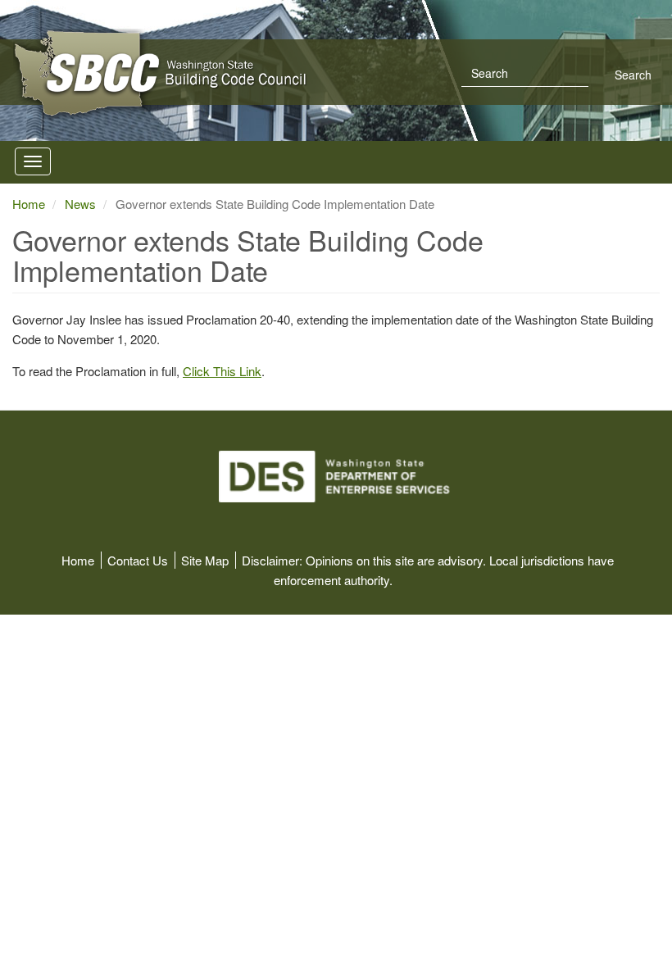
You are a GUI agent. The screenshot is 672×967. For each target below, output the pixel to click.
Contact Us (137, 560)
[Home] (259, 74)
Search (631, 74)
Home (28, 203)
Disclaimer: (272, 560)
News (80, 203)
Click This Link (222, 370)
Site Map (205, 560)
